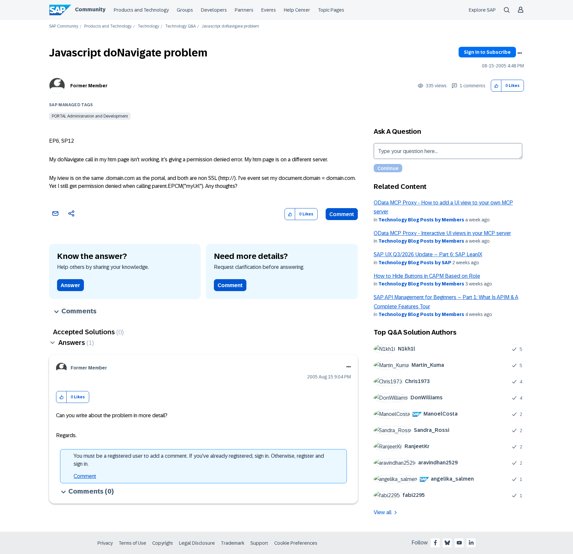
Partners (244, 10)
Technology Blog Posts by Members (421, 219)
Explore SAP (482, 10)
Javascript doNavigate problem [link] (230, 26)
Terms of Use (132, 543)
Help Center (297, 10)
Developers (214, 10)
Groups (185, 10)
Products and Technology (141, 10)
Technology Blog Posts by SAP (414, 262)
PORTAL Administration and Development (90, 116)
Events (268, 10)
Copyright (162, 543)
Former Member (88, 85)
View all (383, 512)
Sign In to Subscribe (487, 52)
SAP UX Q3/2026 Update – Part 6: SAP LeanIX (428, 254)
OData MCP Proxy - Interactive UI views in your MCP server (442, 233)
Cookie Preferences (295, 543)
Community (90, 9)
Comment (341, 214)
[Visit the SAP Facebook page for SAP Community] (435, 542)
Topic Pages (331, 10)
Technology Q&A (180, 26)
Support (259, 543)
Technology (148, 26)
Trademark (232, 543)
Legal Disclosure (197, 543)
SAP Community (63, 26)
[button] (496, 86)
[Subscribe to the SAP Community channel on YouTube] (459, 542)
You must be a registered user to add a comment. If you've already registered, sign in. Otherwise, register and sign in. (199, 460)
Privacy (105, 543)
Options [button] (519, 53)
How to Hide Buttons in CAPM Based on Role (427, 276)
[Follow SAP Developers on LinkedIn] (471, 542)
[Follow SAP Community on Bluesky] (447, 542)
